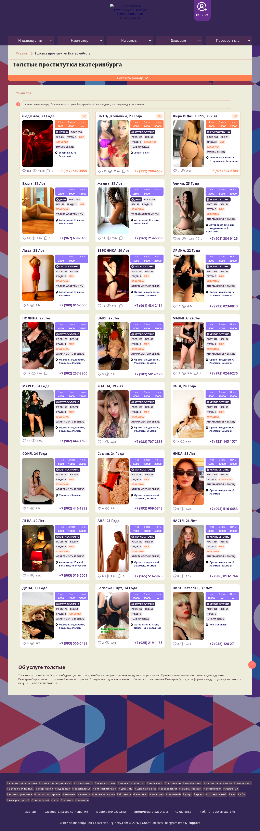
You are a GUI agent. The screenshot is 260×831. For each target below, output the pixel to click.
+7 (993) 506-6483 (73, 643)
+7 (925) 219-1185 (148, 642)
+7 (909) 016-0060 (73, 305)
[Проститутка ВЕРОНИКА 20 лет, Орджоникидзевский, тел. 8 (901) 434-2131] (113, 278)
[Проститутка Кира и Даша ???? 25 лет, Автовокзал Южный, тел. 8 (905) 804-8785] (188, 143)
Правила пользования (111, 812)
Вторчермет (217, 160)
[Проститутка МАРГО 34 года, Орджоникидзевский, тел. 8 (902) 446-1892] (38, 413)
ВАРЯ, (109, 318)
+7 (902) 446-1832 (73, 508)
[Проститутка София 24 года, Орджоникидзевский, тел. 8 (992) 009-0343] (113, 481)
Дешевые (178, 40)
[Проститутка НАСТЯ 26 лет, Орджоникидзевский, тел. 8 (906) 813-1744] (188, 548)
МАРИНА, (187, 318)
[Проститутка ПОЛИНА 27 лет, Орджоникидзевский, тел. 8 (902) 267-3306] (38, 345)
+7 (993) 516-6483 (224, 508)
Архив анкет (184, 812)
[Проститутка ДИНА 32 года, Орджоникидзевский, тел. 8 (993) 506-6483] (38, 615)
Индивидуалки (30, 40)
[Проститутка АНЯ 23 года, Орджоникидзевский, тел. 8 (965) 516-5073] (113, 548)
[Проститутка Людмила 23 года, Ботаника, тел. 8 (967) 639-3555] (37, 143)
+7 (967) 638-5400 (73, 238)
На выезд (128, 40)
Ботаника (64, 152)
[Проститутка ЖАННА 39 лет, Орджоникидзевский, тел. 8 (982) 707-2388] (113, 414)
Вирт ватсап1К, (192, 588)
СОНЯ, (34, 453)
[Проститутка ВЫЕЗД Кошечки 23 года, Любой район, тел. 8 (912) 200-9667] (113, 143)
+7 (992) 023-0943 (224, 306)
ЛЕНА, (33, 520)
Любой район (142, 152)
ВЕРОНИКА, (113, 250)
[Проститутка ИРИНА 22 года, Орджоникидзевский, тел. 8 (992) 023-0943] (188, 278)
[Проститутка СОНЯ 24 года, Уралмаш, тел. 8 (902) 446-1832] (38, 481)
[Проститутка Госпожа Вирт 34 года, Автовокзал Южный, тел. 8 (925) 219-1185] (113, 615)
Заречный (212, 231)
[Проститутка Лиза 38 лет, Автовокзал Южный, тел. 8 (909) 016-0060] (38, 278)
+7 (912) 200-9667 (148, 171)
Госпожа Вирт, (117, 588)
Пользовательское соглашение (65, 812)
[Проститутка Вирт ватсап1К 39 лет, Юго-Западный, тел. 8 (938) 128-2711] (188, 616)
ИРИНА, (186, 250)
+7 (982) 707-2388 (148, 441)
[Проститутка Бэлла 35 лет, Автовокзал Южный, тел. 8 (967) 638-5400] (38, 210)
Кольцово (232, 160)
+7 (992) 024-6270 (224, 373)
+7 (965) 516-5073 (148, 576)
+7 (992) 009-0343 (148, 508)
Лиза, (33, 250)
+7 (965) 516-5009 (73, 575)
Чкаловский (66, 223)
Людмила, (38, 116)
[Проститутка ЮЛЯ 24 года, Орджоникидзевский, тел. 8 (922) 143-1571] (188, 414)
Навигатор (80, 40)
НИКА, (184, 453)
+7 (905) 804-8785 (224, 171)
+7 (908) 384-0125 (224, 238)
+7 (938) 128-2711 (224, 643)
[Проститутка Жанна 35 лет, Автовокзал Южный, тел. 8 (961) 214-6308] (113, 210)
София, (111, 453)
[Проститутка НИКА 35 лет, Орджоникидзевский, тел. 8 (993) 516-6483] (188, 481)
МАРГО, (36, 386)
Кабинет (202, 15)
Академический (218, 228)
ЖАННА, (110, 386)
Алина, (186, 183)
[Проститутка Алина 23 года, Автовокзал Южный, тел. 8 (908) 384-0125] (188, 211)
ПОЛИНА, (36, 318)
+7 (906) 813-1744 (224, 576)
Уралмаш (139, 295)
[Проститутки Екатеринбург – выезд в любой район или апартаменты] (130, 14)
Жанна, (110, 183)
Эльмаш (151, 295)
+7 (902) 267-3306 (73, 373)
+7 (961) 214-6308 (148, 238)
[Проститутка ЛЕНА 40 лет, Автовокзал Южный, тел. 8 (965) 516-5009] (38, 548)
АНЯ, (109, 520)
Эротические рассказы (151, 812)
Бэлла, (34, 183)
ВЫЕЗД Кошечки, (120, 116)
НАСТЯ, (185, 520)
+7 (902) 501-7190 (148, 374)
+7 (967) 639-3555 (73, 171)
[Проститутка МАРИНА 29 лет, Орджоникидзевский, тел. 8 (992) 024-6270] (188, 345)
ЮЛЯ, (184, 386)
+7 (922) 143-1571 (224, 441)
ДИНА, (35, 588)
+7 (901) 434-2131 (148, 305)
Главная (30, 812)
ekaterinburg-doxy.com (111, 823)
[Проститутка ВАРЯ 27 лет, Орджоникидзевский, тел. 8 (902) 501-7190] (113, 346)
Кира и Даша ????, (195, 116)
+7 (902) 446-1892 (73, 441)
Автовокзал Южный (222, 157)
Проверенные (227, 40)
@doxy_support (189, 823)
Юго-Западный (68, 154)
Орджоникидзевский (146, 292)
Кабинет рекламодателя (217, 812)
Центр (138, 627)
